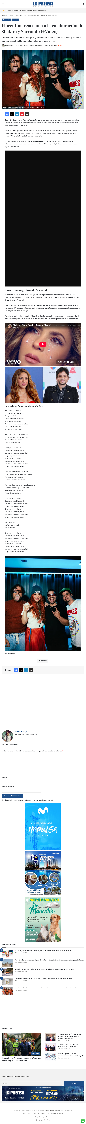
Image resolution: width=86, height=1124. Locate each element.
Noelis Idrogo (9, 45)
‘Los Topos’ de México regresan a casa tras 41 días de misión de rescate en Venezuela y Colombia (48, 988)
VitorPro (48, 1117)
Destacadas (6, 20)
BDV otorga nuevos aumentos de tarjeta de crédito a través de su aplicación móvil (43, 951)
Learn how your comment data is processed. (39, 800)
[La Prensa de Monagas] (43, 4)
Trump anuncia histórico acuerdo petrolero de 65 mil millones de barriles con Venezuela (69, 1036)
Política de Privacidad (39, 1113)
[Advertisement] (43, 702)
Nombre (5, 777)
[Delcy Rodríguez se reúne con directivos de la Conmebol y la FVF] (50, 1047)
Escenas (10, 15)
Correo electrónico (8, 786)
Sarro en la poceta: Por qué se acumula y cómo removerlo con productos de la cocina (43, 979)
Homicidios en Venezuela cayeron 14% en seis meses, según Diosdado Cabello (21, 1059)
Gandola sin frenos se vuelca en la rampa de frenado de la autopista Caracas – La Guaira (45, 969)
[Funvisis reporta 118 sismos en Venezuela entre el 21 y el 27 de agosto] (50, 1056)
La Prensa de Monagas (53, 1110)
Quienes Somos (58, 1113)
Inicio (5, 15)
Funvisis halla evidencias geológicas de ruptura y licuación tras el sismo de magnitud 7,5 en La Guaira (49, 960)
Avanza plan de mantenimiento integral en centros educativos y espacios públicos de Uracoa (34, 10)
